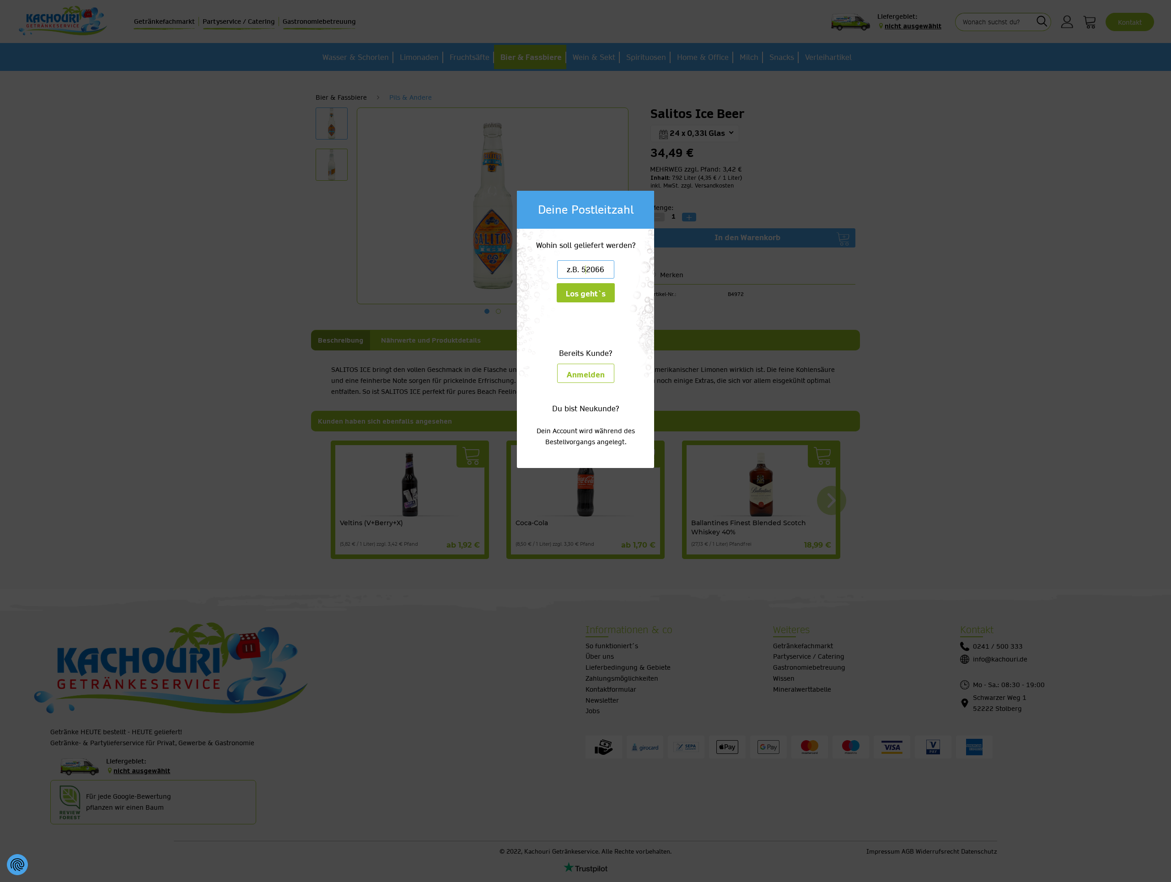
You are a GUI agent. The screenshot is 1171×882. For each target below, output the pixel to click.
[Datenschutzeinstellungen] (17, 864)
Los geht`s (586, 294)
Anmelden (586, 375)
